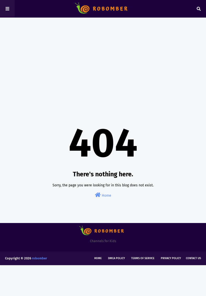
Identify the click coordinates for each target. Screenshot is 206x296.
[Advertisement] (103, 60)
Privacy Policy (171, 258)
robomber (39, 258)
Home (106, 195)
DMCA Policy (116, 258)
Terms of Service (142, 258)
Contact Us (193, 258)
